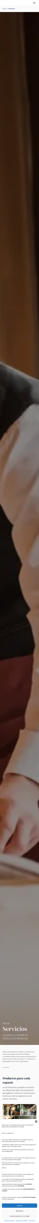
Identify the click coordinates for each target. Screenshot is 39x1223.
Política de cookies (9, 1220)
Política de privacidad (22, 1220)
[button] (36, 1121)
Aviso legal (32, 1220)
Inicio (4, 9)
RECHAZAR (19, 1211)
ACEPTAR (19, 1206)
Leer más (6, 1067)
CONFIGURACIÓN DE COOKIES (19, 1216)
